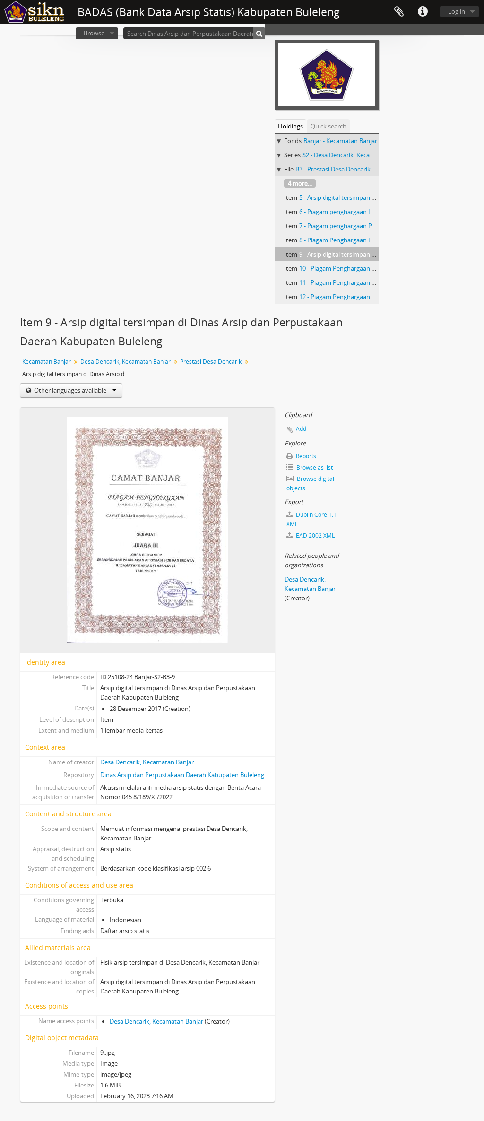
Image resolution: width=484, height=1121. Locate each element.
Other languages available (70, 390)
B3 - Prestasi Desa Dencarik (333, 169)
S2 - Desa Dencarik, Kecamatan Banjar (354, 155)
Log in (456, 11)
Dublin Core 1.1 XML (311, 519)
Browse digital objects (310, 483)
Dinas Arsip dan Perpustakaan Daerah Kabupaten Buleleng (182, 774)
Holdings (290, 126)
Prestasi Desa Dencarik (211, 362)
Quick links (422, 12)
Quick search (328, 126)
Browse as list (314, 467)
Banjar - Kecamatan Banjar (340, 141)
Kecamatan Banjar (46, 362)
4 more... (300, 183)
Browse (94, 33)
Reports (305, 456)
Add (301, 429)
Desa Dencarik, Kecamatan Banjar (125, 362)
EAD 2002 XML (314, 535)
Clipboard (399, 12)
